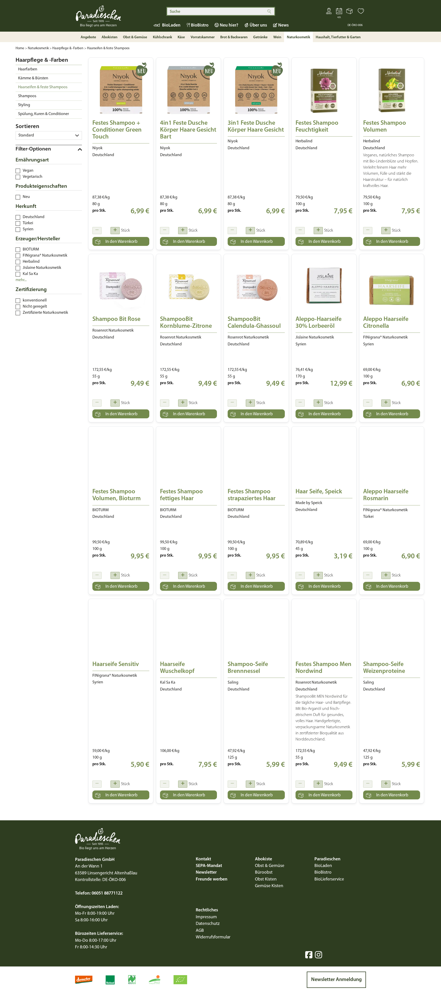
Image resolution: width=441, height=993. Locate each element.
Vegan (28, 171)
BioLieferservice (329, 879)
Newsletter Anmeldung (336, 979)
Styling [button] (24, 105)
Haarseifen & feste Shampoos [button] (42, 87)
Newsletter (206, 872)
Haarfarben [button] (27, 69)
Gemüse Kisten (269, 886)
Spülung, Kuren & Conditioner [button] (43, 114)
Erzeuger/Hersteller (38, 239)
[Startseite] (108, 19)
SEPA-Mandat (209, 866)
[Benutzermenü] (329, 12)
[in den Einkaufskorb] (120, 241)
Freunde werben (211, 879)
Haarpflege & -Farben (67, 48)
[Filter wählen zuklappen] (49, 149)
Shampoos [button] (27, 96)
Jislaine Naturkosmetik (42, 268)
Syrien (28, 229)
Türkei (28, 223)
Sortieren (27, 127)
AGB (200, 930)
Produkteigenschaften (41, 186)
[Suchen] (269, 11)
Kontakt (203, 859)
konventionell (35, 300)
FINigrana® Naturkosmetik (45, 256)
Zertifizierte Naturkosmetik (45, 313)
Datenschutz (208, 924)
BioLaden (323, 866)
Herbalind (31, 262)
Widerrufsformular (213, 937)
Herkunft (26, 206)
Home (20, 48)
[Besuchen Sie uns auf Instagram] (318, 955)
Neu (26, 197)
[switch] (18, 171)
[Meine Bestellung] (350, 12)
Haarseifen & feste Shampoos (108, 48)
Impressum (206, 917)
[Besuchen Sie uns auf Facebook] (308, 955)
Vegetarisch (32, 177)
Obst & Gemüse (269, 866)
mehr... (21, 280)
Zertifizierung (31, 289)
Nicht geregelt (35, 307)
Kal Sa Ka (30, 274)
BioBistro (323, 872)
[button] (361, 12)
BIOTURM (31, 249)
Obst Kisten (266, 879)
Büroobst (264, 872)
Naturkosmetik (38, 48)
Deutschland (33, 217)
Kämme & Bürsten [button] (33, 78)
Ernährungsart (32, 160)
